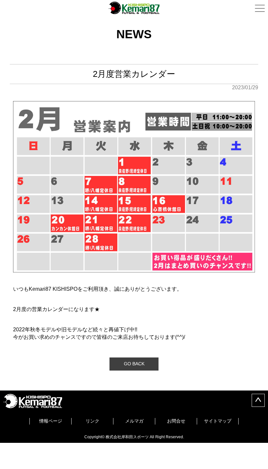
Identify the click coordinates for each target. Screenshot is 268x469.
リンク (92, 421)
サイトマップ (217, 421)
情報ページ (50, 421)
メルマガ (134, 421)
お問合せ (176, 421)
